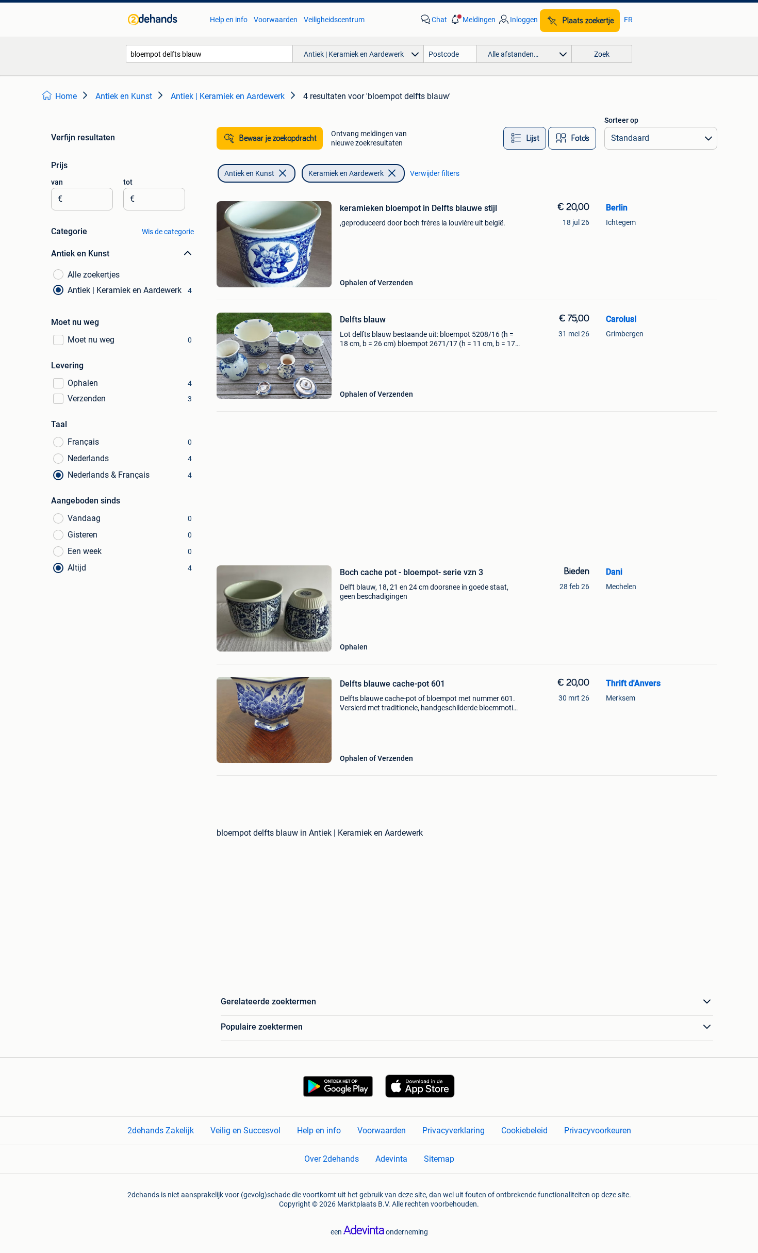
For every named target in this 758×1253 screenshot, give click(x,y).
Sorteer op (621, 120)
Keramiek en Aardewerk (346, 173)
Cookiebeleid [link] (524, 1130)
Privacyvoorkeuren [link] (597, 1130)
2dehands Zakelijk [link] (160, 1130)
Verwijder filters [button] (434, 173)
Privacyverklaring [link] (453, 1130)
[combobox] (209, 54)
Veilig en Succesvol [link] (245, 1130)
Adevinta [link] (391, 1159)
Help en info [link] (229, 19)
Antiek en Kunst (249, 173)
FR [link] (628, 19)
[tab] (524, 138)
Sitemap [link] (439, 1159)
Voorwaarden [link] (276, 19)
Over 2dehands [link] (331, 1159)
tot (128, 182)
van (57, 182)
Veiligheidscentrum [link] (334, 19)
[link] (164, 19)
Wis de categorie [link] (168, 231)
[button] (472, 19)
